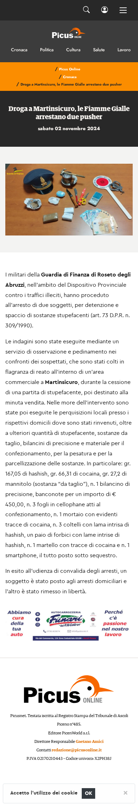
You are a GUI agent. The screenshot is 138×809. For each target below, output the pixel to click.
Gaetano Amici (90, 741)
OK (88, 793)
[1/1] (69, 199)
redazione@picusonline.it (77, 750)
